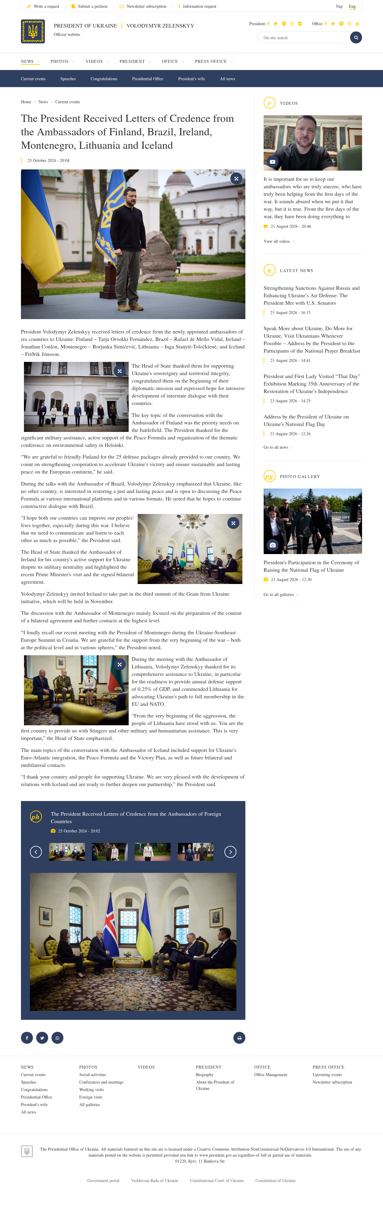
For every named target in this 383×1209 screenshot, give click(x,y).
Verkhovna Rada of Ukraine (154, 1180)
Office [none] (171, 61)
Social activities (92, 1074)
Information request (199, 6)
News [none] (28, 61)
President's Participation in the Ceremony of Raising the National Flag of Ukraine (311, 566)
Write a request (46, 6)
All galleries (89, 1104)
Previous (36, 852)
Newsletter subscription (146, 6)
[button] (277, 23)
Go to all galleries (279, 594)
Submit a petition (92, 6)
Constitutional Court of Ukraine (217, 1180)
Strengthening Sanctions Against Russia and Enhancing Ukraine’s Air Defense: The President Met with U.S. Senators (312, 295)
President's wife (191, 78)
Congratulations (104, 78)
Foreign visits (90, 1097)
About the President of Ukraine (215, 1085)
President (209, 1067)
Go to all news (276, 447)
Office (262, 1067)
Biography (205, 1074)
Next (230, 852)
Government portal (103, 1180)
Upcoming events (327, 1074)
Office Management (270, 1074)
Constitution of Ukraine (276, 1180)
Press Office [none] (212, 61)
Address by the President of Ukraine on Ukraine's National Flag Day (306, 420)
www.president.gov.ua (218, 1155)
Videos (146, 1067)
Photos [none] (60, 61)
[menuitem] (33, 61)
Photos (88, 1067)
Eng (352, 6)
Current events (33, 78)
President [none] (133, 61)
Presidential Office (147, 78)
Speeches (68, 78)
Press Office (329, 1067)
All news (227, 78)
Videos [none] (95, 61)
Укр (339, 6)
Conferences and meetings (101, 1082)
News (43, 101)
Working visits (91, 1089)
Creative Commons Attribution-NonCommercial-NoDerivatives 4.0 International (265, 1149)
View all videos (277, 241)
